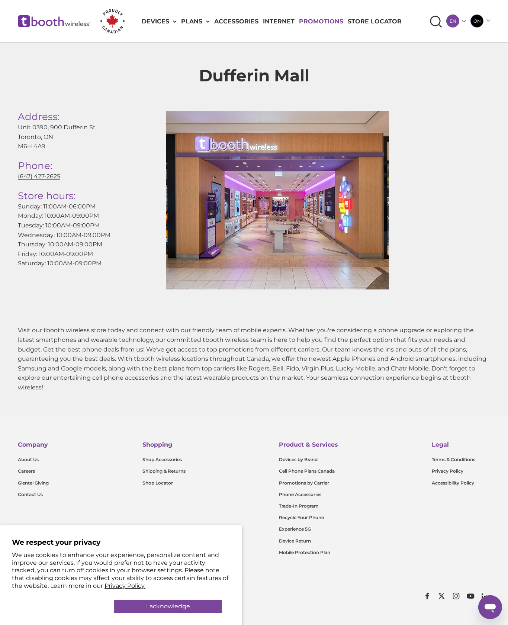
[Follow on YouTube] (471, 596)
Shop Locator (157, 483)
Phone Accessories (300, 494)
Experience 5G (295, 529)
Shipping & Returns (164, 471)
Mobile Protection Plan (304, 552)
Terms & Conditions (453, 459)
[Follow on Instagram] (456, 596)
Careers (26, 471)
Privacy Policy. (125, 585)
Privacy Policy (447, 471)
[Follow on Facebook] (427, 596)
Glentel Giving (33, 483)
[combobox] (452, 20)
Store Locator (375, 21)
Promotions (321, 21)
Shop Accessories (162, 459)
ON (477, 21)
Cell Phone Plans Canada (307, 471)
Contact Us (30, 494)
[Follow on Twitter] (442, 596)
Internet (279, 21)
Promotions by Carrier (304, 483)
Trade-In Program (299, 506)
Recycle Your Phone (301, 517)
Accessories (236, 21)
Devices (155, 21)
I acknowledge (168, 606)
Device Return (295, 541)
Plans (191, 21)
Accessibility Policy (453, 483)
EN (453, 21)
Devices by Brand (298, 459)
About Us (28, 459)
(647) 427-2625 (39, 176)
